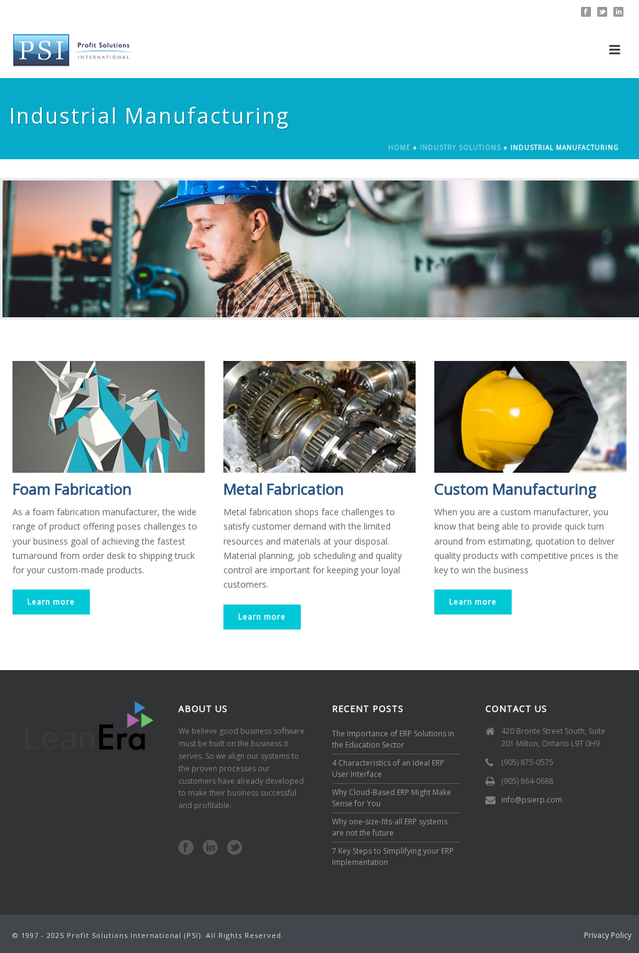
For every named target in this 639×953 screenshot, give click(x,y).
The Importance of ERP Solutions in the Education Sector (393, 739)
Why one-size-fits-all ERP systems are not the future (389, 827)
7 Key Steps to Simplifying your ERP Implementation (393, 856)
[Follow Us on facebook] (185, 848)
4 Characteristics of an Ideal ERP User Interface (388, 768)
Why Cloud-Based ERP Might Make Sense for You (391, 798)
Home (399, 147)
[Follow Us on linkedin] (210, 848)
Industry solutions (460, 147)
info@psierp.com (531, 799)
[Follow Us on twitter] (234, 848)
